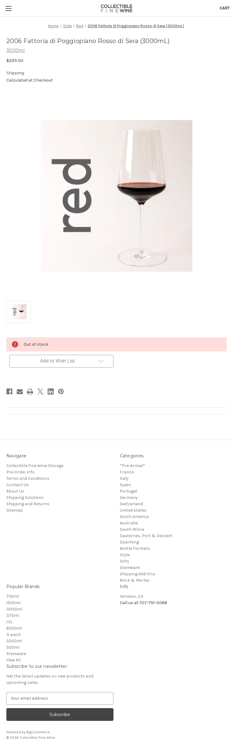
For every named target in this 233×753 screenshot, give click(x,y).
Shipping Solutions (25, 497)
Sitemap (14, 510)
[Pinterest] (61, 391)
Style (125, 554)
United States (133, 510)
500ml (12, 647)
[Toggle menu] (8, 8)
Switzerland (131, 503)
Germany (129, 497)
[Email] (20, 391)
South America (134, 516)
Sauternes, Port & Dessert (146, 535)
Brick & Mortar (135, 580)
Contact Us (17, 484)
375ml (12, 615)
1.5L (9, 621)
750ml (12, 596)
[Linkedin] (51, 391)
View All (13, 660)
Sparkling (129, 542)
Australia (129, 523)
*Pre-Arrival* (132, 465)
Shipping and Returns (27, 503)
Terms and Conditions (27, 478)
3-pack (13, 634)
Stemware (130, 567)
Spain (125, 484)
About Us (15, 491)
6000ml (14, 628)
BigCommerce (38, 732)
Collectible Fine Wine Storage (34, 465)
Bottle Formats (135, 548)
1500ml (13, 602)
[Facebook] (9, 391)
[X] (40, 391)
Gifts (124, 561)
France (127, 472)
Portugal (128, 491)
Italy (124, 478)
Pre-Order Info (20, 472)
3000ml (14, 609)
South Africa (132, 529)
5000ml (14, 641)
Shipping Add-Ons (137, 574)
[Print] (30, 391)
